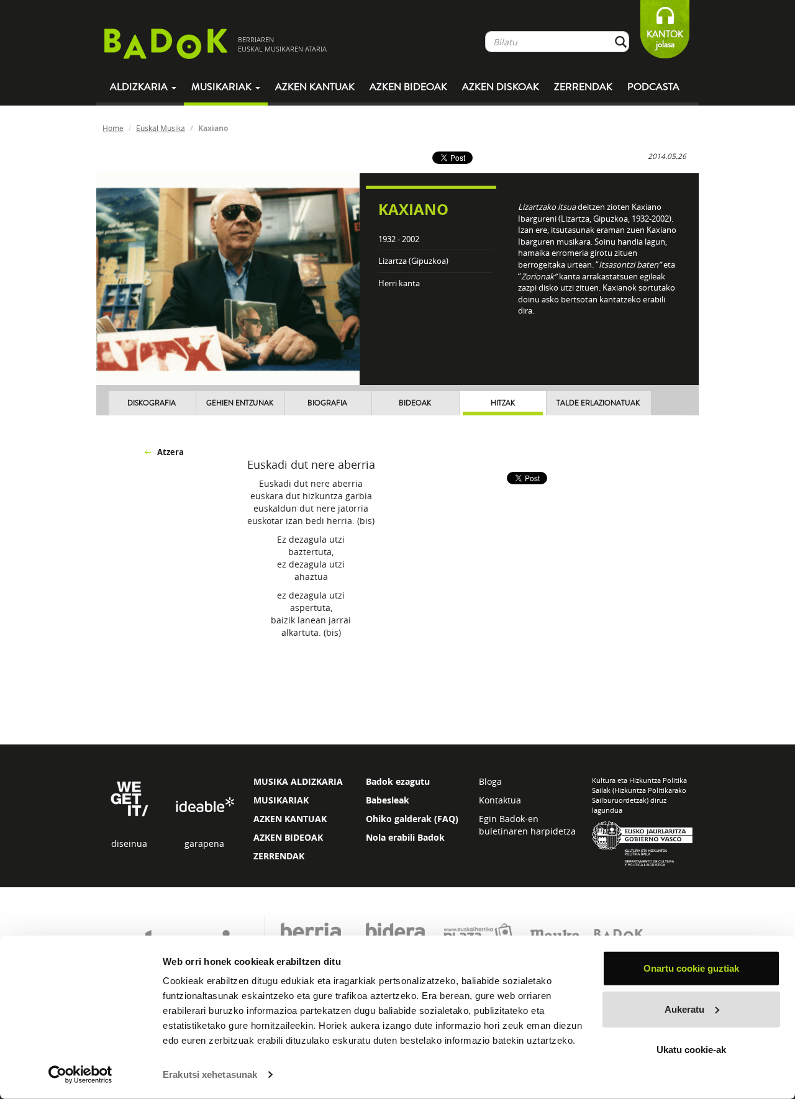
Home (113, 128)
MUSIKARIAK (281, 800)
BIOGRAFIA (327, 403)
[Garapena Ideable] (204, 806)
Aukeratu (684, 1008)
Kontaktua (500, 800)
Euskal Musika (160, 128)
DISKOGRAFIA (151, 403)
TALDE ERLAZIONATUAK (598, 403)
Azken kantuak (315, 87)
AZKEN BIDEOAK (288, 837)
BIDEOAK (415, 403)
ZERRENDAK (278, 856)
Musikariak (222, 87)
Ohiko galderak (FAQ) (412, 819)
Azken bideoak (408, 87)
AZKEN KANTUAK (290, 819)
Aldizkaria (140, 87)
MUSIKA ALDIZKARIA (298, 781)
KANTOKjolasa (665, 39)
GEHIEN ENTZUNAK (239, 403)
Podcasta (653, 87)
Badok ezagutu (398, 781)
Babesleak (387, 800)
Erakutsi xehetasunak (210, 1074)
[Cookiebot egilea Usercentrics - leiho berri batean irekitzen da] (80, 1074)
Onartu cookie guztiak (691, 968)
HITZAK (503, 403)
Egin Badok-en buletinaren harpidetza (527, 825)
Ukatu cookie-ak (691, 1049)
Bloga (490, 781)
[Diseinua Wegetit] (129, 797)
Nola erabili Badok (405, 837)
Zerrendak (583, 87)
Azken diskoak (500, 87)
